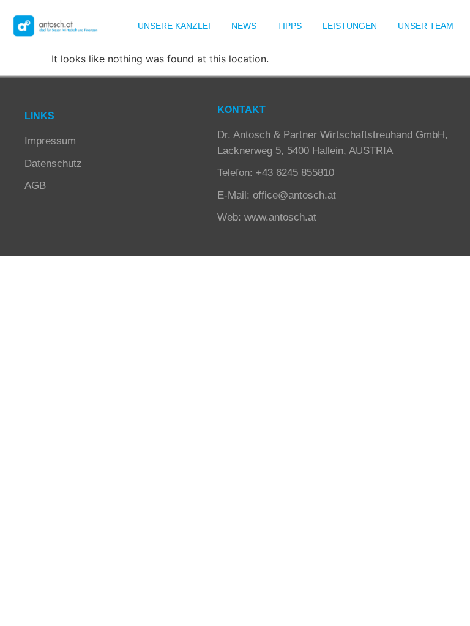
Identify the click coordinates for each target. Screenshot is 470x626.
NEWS (243, 26)
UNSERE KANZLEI (174, 26)
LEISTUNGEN (350, 26)
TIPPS (289, 26)
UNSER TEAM (425, 26)
